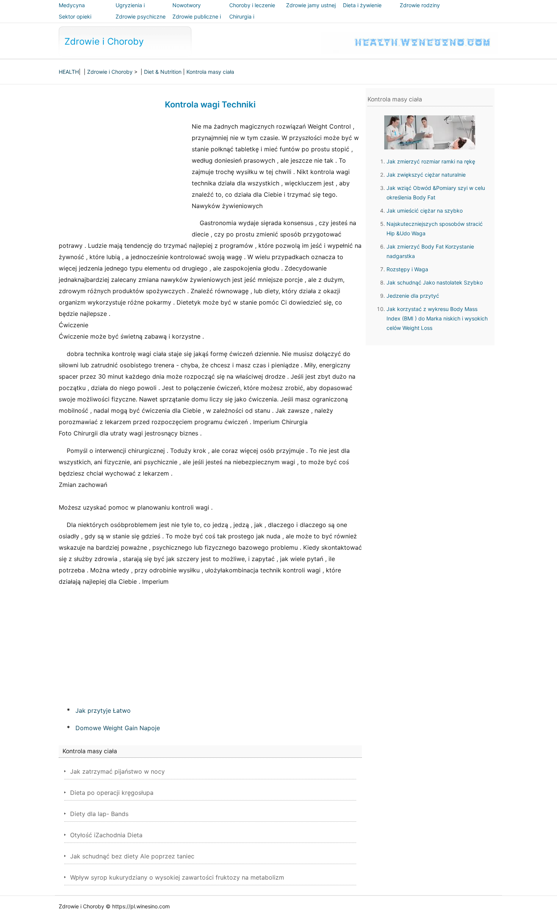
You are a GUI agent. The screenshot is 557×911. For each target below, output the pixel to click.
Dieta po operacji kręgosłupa (111, 792)
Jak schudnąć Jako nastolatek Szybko (434, 282)
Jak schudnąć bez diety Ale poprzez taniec (132, 856)
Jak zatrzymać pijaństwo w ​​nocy (117, 771)
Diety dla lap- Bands (99, 814)
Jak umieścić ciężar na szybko (424, 210)
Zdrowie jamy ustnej (311, 5)
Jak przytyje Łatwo (103, 710)
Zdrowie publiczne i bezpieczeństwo (196, 21)
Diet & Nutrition (162, 71)
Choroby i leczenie (252, 5)
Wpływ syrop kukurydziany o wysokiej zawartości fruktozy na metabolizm (177, 877)
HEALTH (69, 71)
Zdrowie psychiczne (141, 16)
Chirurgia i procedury (242, 21)
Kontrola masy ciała (210, 71)
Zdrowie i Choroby (104, 41)
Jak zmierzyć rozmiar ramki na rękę (430, 161)
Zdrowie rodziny (420, 5)
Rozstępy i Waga (407, 269)
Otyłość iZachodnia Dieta (106, 835)
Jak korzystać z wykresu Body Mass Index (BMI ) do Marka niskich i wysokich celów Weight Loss (437, 318)
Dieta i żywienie (362, 5)
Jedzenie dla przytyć (412, 295)
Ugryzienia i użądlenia (130, 10)
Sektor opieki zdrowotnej (75, 21)
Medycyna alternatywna (75, 10)
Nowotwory (186, 5)
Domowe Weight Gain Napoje (117, 728)
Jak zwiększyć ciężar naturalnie (426, 174)
